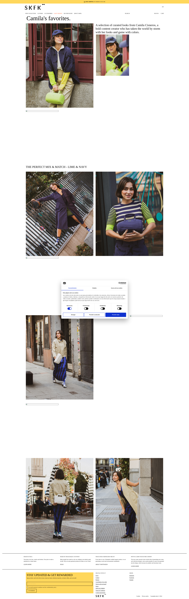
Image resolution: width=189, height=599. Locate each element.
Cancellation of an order (101, 582)
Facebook (131, 577)
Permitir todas (115, 314)
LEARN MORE (28, 564)
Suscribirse (31, 590)
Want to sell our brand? (101, 584)
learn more (135, 566)
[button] (40, 13)
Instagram (131, 575)
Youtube (131, 580)
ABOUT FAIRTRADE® (102, 564)
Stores (97, 586)
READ (62, 564)
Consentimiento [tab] (72, 288)
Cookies (138, 596)
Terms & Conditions (100, 590)
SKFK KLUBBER (100, 588)
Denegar (73, 314)
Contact (97, 577)
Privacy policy (145, 596)
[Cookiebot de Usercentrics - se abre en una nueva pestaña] (119, 283)
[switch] (86, 308)
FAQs (97, 575)
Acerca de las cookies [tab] (116, 288)
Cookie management (100, 592)
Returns (97, 580)
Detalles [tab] (94, 288)
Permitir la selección (94, 314)
